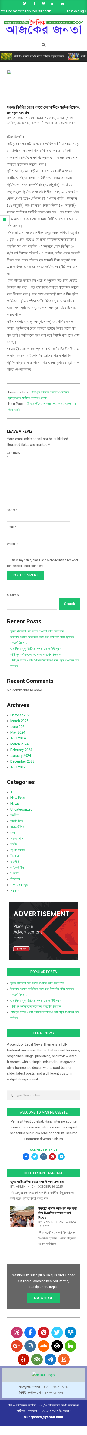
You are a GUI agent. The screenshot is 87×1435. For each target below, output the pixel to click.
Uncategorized (21, 809)
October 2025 (20, 715)
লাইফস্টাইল (17, 867)
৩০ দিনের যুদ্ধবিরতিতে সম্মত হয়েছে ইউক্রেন (35, 649)
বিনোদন (14, 856)
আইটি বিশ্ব (16, 821)
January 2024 (20, 756)
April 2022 (18, 767)
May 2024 (17, 732)
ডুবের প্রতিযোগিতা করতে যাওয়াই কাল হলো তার (37, 631)
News (14, 804)
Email (11, 527)
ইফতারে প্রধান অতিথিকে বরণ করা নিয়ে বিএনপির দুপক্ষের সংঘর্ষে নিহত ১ (57, 1213)
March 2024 (19, 744)
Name (12, 509)
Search (13, 595)
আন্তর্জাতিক (17, 827)
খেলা (13, 833)
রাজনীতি (14, 862)
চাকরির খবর (23, 123)
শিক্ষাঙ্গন (14, 873)
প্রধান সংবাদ (17, 850)
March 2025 (19, 721)
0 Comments (65, 123)
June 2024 (18, 727)
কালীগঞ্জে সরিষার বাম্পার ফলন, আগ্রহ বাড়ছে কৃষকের (39, 56)
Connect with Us (43, 1149)
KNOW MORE (43, 1298)
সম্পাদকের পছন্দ (19, 885)
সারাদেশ (35, 123)
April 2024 (18, 738)
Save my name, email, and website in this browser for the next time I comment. (42, 563)
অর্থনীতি (11, 123)
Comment (12, 454)
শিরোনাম (15, 879)
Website (12, 544)
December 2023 (22, 761)
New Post (17, 798)
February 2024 (21, 750)
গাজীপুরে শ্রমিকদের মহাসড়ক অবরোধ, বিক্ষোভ (35, 654)
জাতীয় (13, 844)
